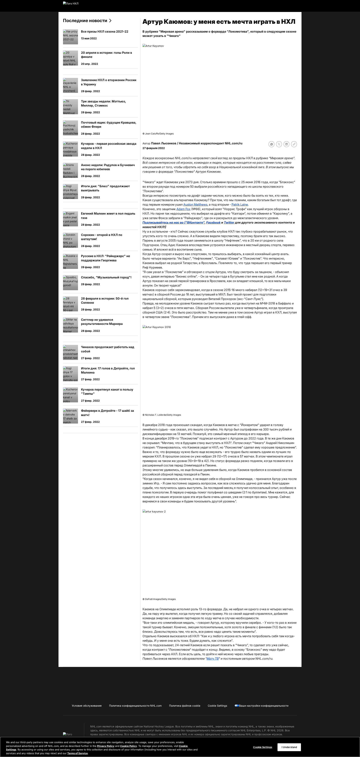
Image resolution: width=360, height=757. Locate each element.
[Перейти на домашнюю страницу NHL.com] (76, 5)
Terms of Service (77, 753)
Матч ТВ (213, 658)
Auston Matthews (195, 204)
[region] (180, 747)
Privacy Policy (105, 745)
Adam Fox (183, 209)
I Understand (289, 747)
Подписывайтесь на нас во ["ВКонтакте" (173, 222)
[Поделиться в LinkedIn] (287, 144)
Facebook (213, 222)
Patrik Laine (240, 204)
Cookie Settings (262, 747)
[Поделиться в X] (279, 144)
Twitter (229, 222)
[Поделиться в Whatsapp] (271, 144)
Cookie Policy (128, 745)
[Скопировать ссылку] (294, 144)
